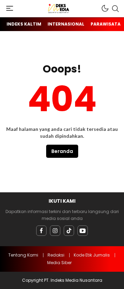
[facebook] (41, 230)
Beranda (62, 151)
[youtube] (83, 230)
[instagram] (55, 230)
